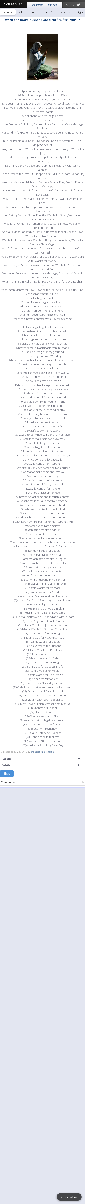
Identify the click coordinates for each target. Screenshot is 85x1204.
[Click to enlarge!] (42, 57)
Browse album (69, 1197)
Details (6, 765)
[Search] (79, 12)
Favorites (66, 12)
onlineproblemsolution (42, 751)
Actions (6, 758)
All (20, 12)
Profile (50, 12)
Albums (7, 12)
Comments (8, 782)
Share (6, 773)
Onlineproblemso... (44, 4)
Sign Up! (72, 4)
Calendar (34, 12)
